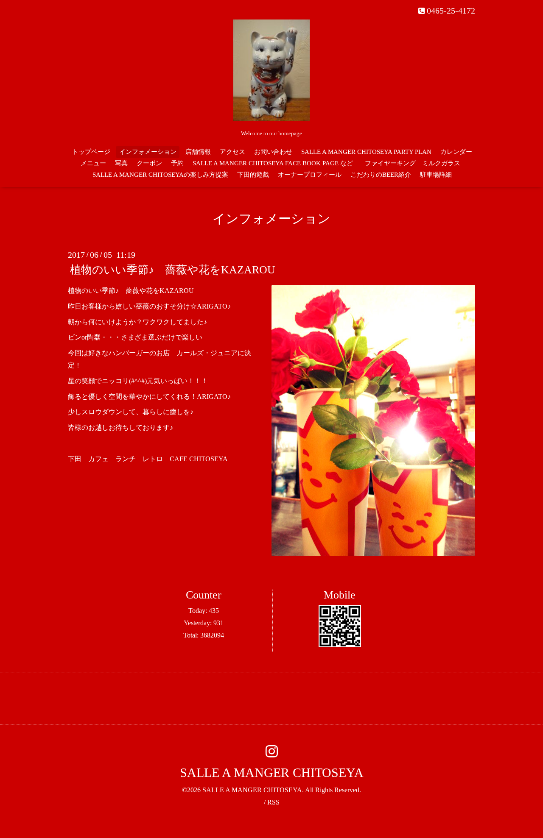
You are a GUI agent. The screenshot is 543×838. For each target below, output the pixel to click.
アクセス (232, 151)
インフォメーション (147, 151)
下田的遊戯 (253, 174)
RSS (273, 802)
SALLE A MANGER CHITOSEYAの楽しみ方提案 (160, 174)
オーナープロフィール (309, 174)
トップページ (91, 151)
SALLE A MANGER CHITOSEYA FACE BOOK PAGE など (273, 163)
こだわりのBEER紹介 (380, 174)
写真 (121, 163)
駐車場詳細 (436, 174)
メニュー (93, 163)
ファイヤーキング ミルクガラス (416, 163)
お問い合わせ (273, 151)
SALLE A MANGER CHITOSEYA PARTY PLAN (366, 151)
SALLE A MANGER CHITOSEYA (272, 773)
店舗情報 (198, 151)
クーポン (149, 163)
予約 (177, 163)
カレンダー (456, 151)
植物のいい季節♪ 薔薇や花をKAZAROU (172, 270)
